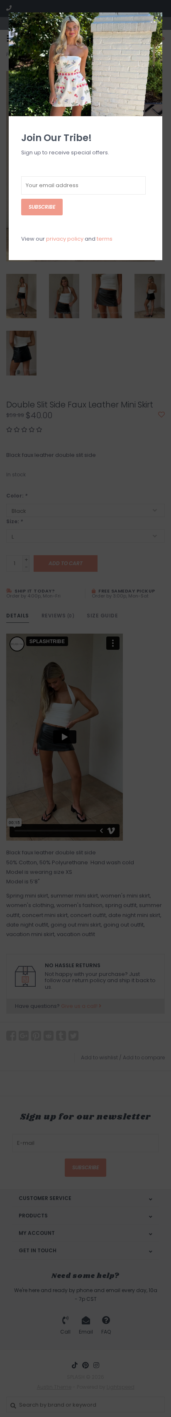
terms (104, 239)
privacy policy (64, 239)
